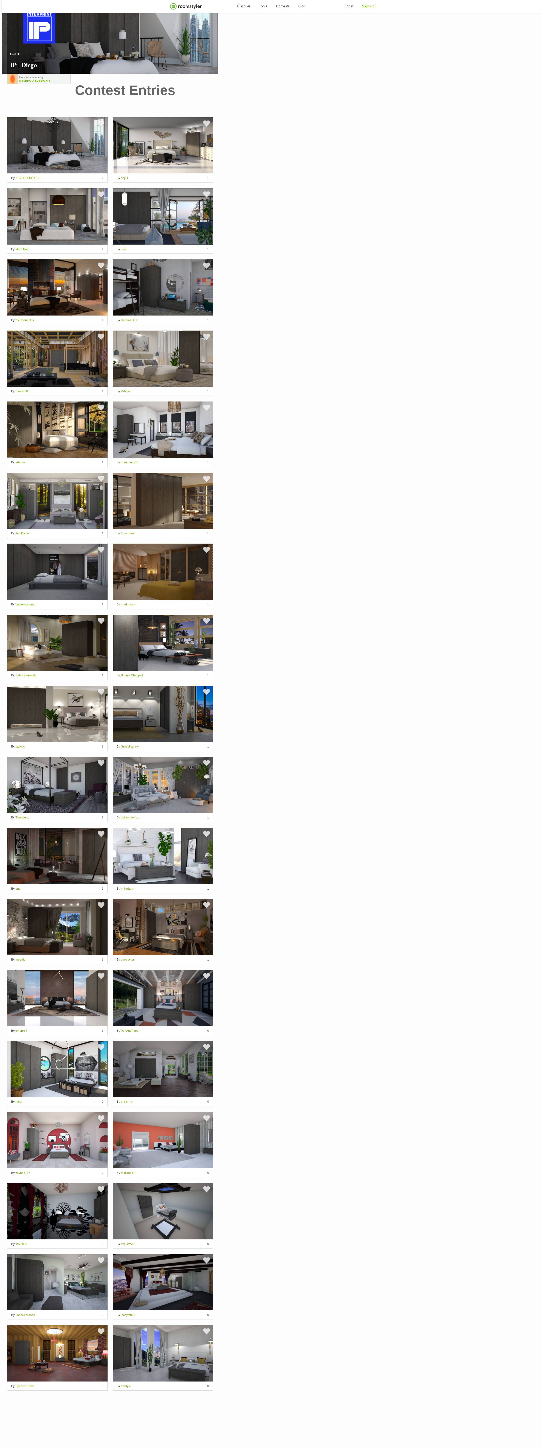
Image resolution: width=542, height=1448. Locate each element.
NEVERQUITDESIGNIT (34, 80)
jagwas (20, 746)
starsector (127, 959)
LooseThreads (25, 1314)
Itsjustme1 (128, 1244)
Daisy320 (21, 391)
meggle (20, 959)
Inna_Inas (127, 533)
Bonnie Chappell (132, 675)
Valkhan (126, 391)
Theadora (22, 817)
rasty (18, 1101)
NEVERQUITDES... (28, 178)
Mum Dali (21, 249)
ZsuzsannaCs (24, 320)
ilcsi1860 (21, 1244)
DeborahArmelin (26, 675)
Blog (301, 6)
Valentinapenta (25, 604)
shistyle (126, 1386)
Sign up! (369, 6)
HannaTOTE (129, 320)
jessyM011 (128, 1314)
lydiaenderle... (130, 817)
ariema (20, 462)
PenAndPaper (130, 1030)
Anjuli (124, 178)
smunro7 (21, 1030)
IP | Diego (23, 64)
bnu (18, 888)
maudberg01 (129, 462)
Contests (282, 6)
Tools (263, 6)
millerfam (127, 888)
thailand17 (128, 1172)
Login (349, 6)
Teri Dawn (22, 533)
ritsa (124, 249)
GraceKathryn (130, 746)
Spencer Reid (24, 1386)
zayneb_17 (22, 1172)
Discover (243, 6)
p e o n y (127, 1101)
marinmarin (128, 604)
